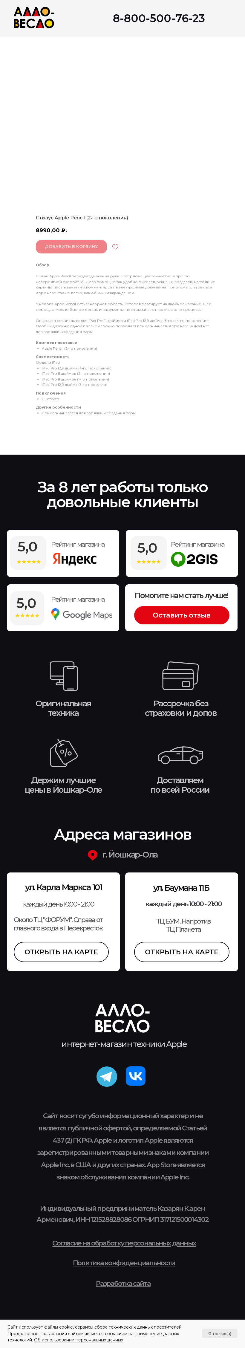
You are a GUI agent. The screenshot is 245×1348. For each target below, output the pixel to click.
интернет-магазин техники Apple (124, 1044)
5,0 (26, 603)
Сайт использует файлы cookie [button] (40, 1327)
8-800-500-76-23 (159, 18)
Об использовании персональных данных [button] (78, 1340)
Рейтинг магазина (78, 599)
